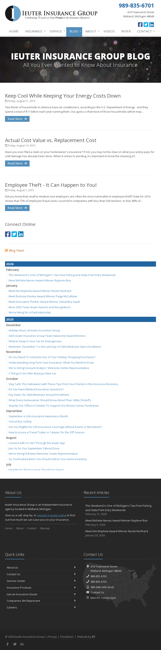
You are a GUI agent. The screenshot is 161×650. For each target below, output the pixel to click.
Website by (86, 637)
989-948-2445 (99, 587)
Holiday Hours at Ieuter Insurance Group (34, 330)
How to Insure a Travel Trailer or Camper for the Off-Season (46, 432)
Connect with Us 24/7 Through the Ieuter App (37, 443)
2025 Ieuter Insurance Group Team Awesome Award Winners (47, 336)
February (12, 270)
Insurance (34, 31)
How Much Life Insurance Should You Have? (36, 470)
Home (14, 31)
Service (56, 31)
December (13, 325)
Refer (126, 31)
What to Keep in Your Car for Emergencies (35, 341)
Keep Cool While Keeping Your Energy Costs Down (63, 95)
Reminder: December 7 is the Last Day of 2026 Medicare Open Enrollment (55, 347)
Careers (12, 607)
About (91, 31)
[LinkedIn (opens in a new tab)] (151, 24)
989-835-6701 (99, 576)
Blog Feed (16, 250)
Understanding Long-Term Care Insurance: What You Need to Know (51, 362)
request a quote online (51, 515)
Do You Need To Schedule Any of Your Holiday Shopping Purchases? (52, 357)
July (9, 464)
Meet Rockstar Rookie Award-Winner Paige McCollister (43, 296)
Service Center (16, 581)
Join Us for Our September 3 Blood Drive (34, 448)
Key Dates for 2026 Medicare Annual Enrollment (39, 395)
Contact (145, 31)
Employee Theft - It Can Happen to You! (51, 184)
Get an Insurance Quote (22, 594)
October (12, 379)
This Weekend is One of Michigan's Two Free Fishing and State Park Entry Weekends (62, 275)
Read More (15, 119)
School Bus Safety (20, 421)
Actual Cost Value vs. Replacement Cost (50, 140)
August (11, 438)
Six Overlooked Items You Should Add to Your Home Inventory (48, 459)
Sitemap (45, 528)
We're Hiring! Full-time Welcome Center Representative (43, 453)
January (12, 285)
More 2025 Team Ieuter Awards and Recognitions (40, 307)
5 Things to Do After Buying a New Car (32, 373)
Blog (74, 31)
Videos (109, 31)
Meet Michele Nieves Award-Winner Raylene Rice (40, 280)
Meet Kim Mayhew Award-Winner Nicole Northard (40, 291)
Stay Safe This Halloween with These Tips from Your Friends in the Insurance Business (63, 384)
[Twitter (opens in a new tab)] (146, 24)
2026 (10, 264)
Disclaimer (67, 637)
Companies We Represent (23, 601)
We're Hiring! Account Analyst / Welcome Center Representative (49, 368)
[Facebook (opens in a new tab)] (140, 24)
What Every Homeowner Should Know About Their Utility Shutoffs (50, 400)
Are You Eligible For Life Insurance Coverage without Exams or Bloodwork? (55, 427)
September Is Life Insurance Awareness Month (38, 416)
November (13, 352)
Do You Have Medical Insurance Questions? (36, 389)
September (14, 411)
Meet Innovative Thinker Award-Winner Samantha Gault (44, 302)
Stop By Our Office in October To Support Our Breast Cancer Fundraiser (54, 405)
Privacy (52, 637)
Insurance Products (19, 587)
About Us (12, 567)
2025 (10, 319)
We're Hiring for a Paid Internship (30, 312)
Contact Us (13, 574)
